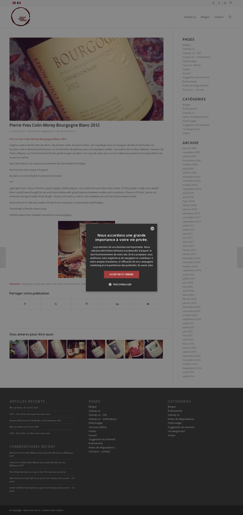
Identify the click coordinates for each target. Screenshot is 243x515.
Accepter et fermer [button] (121, 274)
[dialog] (121, 257)
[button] (121, 284)
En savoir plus (145, 265)
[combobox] (152, 228)
